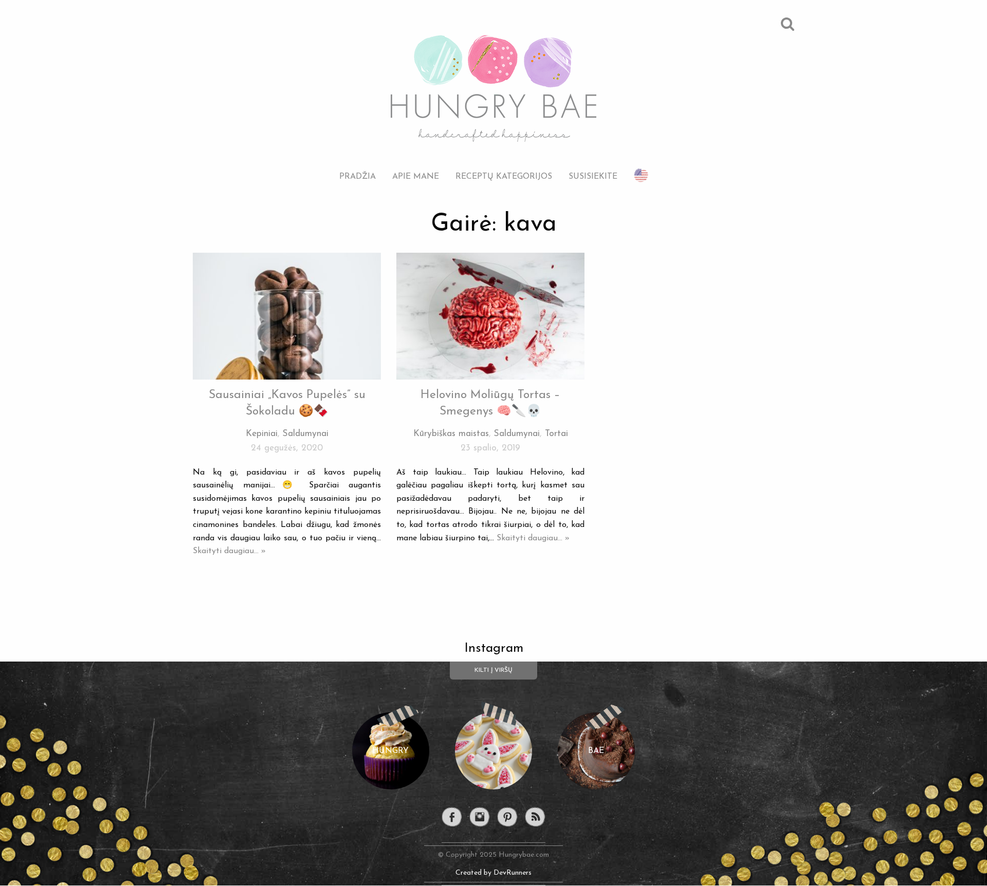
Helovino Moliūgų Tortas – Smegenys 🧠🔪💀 (490, 403)
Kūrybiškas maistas (451, 433)
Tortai (556, 433)
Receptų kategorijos (503, 176)
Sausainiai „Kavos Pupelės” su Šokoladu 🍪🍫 (287, 403)
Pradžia (357, 176)
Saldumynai (305, 433)
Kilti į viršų (493, 670)
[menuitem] (357, 168)
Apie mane (415, 176)
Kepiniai (262, 433)
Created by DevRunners (493, 873)
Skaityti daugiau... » (229, 551)
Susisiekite (593, 176)
